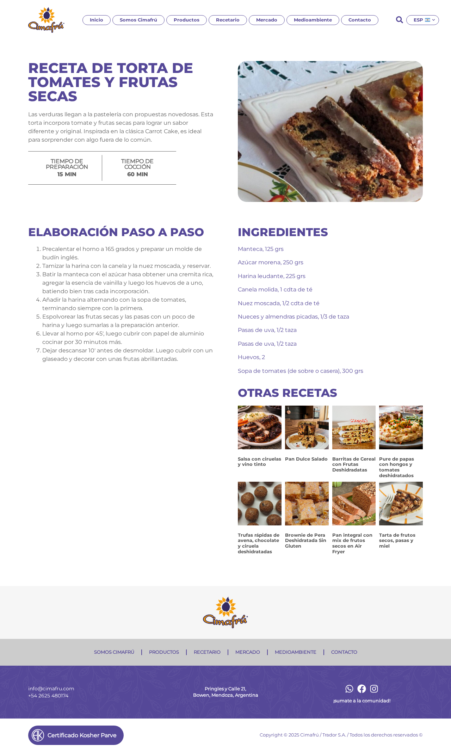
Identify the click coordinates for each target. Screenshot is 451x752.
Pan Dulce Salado (306, 459)
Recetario (228, 20)
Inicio (96, 20)
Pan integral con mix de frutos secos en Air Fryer (352, 543)
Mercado (266, 20)
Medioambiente (313, 20)
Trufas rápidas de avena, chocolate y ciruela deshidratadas (258, 543)
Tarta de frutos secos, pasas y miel (397, 540)
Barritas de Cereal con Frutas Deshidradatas (354, 464)
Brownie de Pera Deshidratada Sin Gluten (305, 540)
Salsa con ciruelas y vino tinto (259, 461)
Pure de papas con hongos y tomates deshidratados (396, 467)
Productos (186, 20)
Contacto (359, 20)
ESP (418, 20)
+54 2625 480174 (48, 695)
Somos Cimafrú (138, 20)
